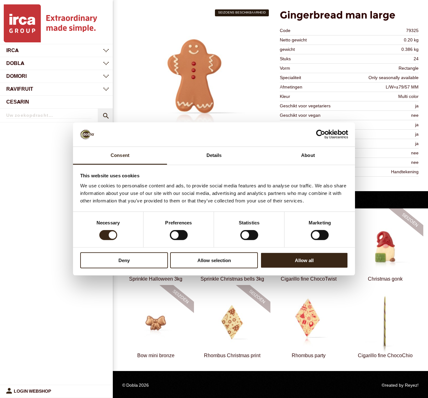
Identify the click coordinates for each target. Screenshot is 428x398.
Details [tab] (214, 155)
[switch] (179, 235)
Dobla (15, 63)
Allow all (304, 260)
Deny (124, 260)
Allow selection (214, 260)
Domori (16, 76)
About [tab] (308, 155)
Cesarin (17, 102)
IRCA (12, 50)
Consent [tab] (120, 155)
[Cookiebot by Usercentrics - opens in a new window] (320, 134)
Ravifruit (19, 89)
